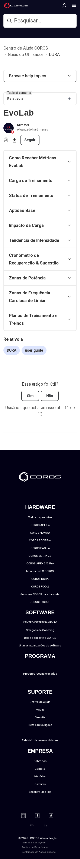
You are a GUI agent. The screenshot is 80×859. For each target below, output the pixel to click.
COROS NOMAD (40, 532)
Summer (23, 125)
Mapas (40, 709)
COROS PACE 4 (40, 548)
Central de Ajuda (40, 701)
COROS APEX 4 (40, 525)
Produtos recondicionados (40, 673)
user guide (34, 350)
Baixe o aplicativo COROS (40, 637)
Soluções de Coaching (40, 630)
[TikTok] (54, 815)
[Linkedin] (48, 825)
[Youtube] (34, 825)
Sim (30, 396)
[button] (40, 76)
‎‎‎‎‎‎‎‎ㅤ (55, 847)
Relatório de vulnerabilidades (40, 740)
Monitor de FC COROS (40, 571)
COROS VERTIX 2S (40, 555)
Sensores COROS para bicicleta (40, 594)
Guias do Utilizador (25, 54)
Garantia (40, 717)
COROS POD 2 (40, 586)
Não (49, 396)
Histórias (40, 776)
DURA (54, 54)
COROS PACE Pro (40, 540)
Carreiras (40, 784)
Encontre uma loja (40, 791)
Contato (40, 768)
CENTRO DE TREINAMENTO (40, 622)
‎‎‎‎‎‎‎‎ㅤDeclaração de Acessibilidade (39, 852)
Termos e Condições (33, 842)
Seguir (30, 140)
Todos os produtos (40, 517)
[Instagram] (26, 815)
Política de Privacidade (35, 847)
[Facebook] (40, 815)
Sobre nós (40, 761)
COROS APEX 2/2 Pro (40, 563)
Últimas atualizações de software (40, 645)
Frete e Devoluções (40, 725)
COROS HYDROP (40, 602)
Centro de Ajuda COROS (25, 48)
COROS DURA (40, 578)
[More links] (73, 5)
